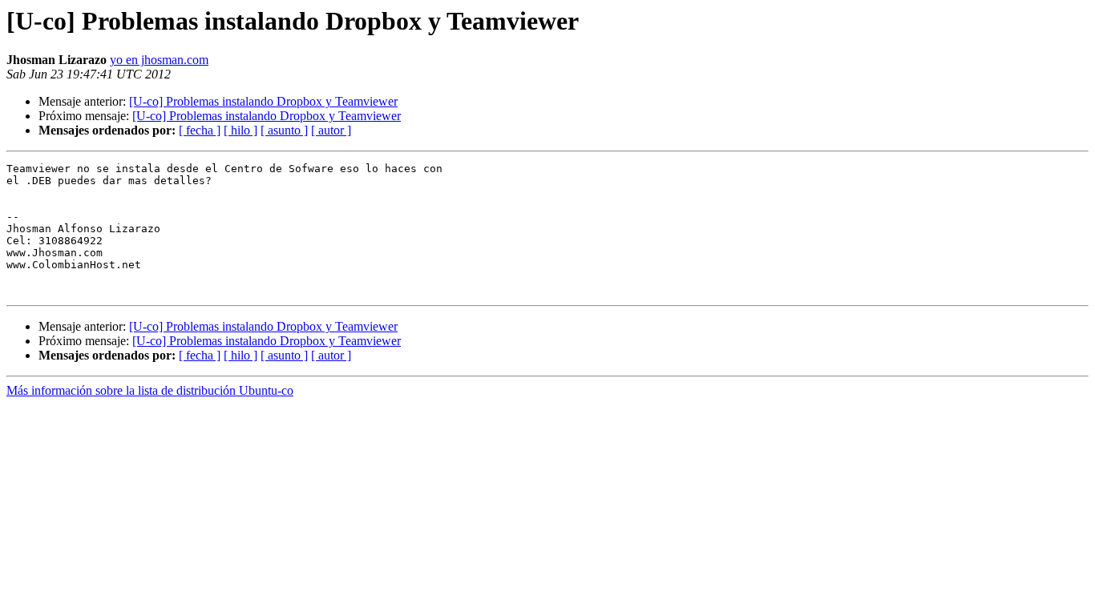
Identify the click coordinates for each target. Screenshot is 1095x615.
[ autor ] (331, 130)
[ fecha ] (199, 130)
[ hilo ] (240, 130)
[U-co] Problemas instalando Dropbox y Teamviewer (263, 101)
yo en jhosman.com (159, 59)
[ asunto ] (284, 130)
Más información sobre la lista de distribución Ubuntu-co (149, 390)
